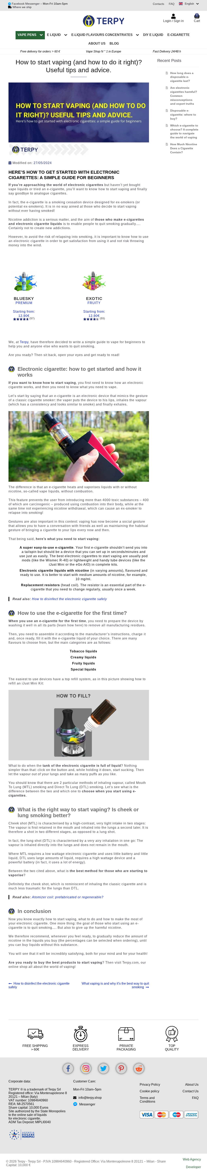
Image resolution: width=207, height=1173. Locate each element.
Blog (114, 43)
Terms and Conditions (147, 1099)
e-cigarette (178, 35)
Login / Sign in (173, 21)
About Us (192, 1084)
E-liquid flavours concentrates (102, 35)
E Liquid (54, 35)
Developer (193, 1167)
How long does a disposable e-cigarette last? (181, 77)
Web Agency (192, 1159)
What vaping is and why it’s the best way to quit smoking (115, 985)
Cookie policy (149, 1091)
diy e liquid (153, 35)
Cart (197, 18)
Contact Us (191, 1091)
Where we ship (22, 7)
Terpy (24, 342)
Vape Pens (27, 35)
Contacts (158, 3)
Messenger (87, 1104)
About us (97, 43)
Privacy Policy (150, 1084)
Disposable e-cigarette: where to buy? (183, 114)
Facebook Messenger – (27, 3)
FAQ (171, 3)
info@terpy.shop (90, 1097)
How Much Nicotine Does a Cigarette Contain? (183, 148)
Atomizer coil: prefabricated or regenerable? (68, 897)
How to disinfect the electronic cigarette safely (69, 599)
